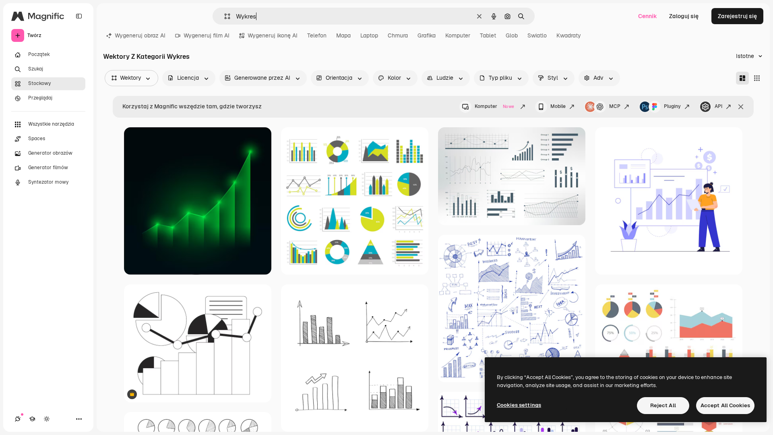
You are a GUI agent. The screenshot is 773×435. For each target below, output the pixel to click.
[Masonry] (742, 78)
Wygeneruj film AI (206, 35)
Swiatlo (537, 35)
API (718, 106)
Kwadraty (568, 35)
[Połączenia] (17, 418)
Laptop (369, 35)
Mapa (343, 35)
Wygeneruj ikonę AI (273, 35)
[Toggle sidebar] (78, 16)
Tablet (488, 35)
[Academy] (32, 418)
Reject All (663, 405)
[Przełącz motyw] (46, 418)
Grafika (427, 35)
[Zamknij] (741, 107)
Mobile (558, 106)
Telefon (317, 35)
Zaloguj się (684, 16)
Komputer (457, 35)
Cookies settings (519, 405)
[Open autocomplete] (224, 16)
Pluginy (672, 106)
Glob (512, 35)
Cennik (647, 16)
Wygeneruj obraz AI (140, 35)
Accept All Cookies (725, 405)
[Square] (756, 78)
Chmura (398, 35)
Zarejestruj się (737, 16)
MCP (614, 106)
